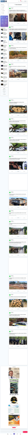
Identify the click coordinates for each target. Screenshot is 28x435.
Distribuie (18, 23)
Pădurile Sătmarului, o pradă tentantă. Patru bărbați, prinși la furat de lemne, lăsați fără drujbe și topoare (17, 242)
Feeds (14, 431)
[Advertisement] (18, 86)
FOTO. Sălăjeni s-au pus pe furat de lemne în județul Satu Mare (17, 296)
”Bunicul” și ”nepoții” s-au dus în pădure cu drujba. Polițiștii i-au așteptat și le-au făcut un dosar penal (17, 140)
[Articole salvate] (21, 1)
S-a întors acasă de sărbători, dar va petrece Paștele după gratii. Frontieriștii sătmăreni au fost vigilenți (18, 158)
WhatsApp (4, 91)
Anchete (3, 7)
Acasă (3, 4)
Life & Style (3, 10)
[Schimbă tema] (25, 1)
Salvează (24, 23)
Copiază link (4, 94)
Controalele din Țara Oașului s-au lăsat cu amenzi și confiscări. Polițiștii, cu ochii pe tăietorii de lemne (17, 315)
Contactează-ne (14, 427)
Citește (12, 23)
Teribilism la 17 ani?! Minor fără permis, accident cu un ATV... (5, 66)
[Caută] (18, 1)
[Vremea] (23, 1)
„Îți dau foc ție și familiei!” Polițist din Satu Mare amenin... (5, 30)
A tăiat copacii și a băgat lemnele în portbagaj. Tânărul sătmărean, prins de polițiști (16, 102)
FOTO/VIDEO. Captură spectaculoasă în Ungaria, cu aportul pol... (5, 41)
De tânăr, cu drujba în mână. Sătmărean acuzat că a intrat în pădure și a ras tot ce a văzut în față (17, 121)
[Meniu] (26, 1)
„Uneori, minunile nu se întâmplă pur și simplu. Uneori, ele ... (5, 81)
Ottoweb (16, 429)
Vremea (3, 13)
